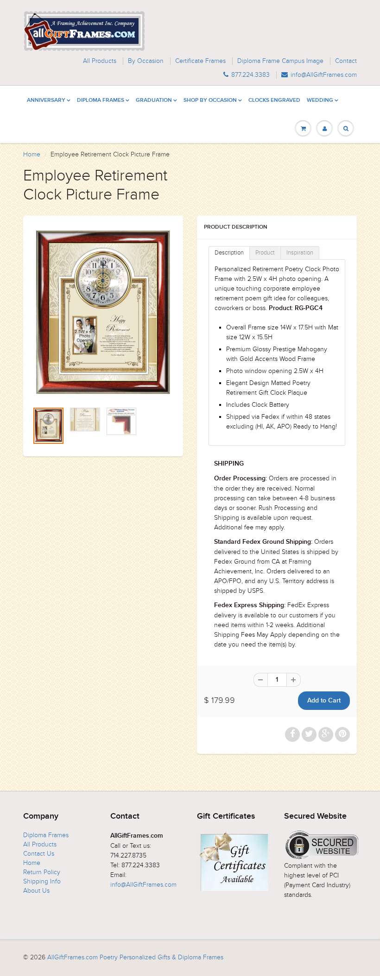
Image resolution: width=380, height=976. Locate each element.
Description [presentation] (229, 252)
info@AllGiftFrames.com (324, 75)
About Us (36, 891)
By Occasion (146, 61)
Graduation (154, 100)
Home (31, 154)
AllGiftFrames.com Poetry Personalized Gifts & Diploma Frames (135, 957)
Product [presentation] (265, 252)
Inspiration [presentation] (299, 252)
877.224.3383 (250, 75)
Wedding (320, 100)
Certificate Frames (200, 61)
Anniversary (46, 100)
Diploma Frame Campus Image (280, 61)
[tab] (229, 253)
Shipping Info (42, 881)
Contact (346, 61)
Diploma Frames (100, 100)
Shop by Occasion (210, 100)
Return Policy (41, 872)
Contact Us (38, 854)
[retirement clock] (103, 313)
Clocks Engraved (274, 100)
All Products (99, 61)
